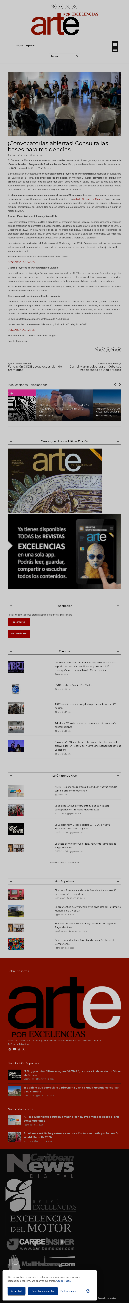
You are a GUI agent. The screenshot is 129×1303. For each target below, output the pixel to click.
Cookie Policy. (63, 1281)
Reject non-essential (42, 1291)
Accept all (16, 1291)
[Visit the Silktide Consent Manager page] (88, 1291)
